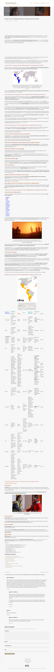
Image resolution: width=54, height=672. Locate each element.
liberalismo (39, 101)
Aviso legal (27, 662)
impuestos (21, 145)
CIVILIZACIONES (43, 3)
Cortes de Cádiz (27, 306)
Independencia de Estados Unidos (38, 41)
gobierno (45, 114)
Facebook (28, 666)
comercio (11, 181)
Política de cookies (28, 660)
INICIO (31, 3)
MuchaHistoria (10, 3)
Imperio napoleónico (40, 60)
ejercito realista (13, 247)
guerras (39, 40)
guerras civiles (19, 268)
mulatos (12, 135)
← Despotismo (7, 572)
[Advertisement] (27, 29)
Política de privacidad (27, 661)
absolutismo (7, 102)
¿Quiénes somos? (27, 658)
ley (7, 140)
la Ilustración (34, 101)
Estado (25, 308)
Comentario (7, 630)
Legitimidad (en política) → (44, 572)
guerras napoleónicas (23, 122)
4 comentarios (15, 20)
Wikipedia (27, 88)
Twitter (26, 666)
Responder (8, 589)
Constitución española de (26, 161)
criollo (19, 488)
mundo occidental (42, 128)
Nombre (6, 641)
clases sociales (7, 259)
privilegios (23, 112)
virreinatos (25, 109)
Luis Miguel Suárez (8, 20)
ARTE (48, 3)
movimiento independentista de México (40, 539)
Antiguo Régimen (13, 102)
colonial (40, 108)
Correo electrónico (8, 645)
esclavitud (29, 119)
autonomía (47, 96)
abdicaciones (33, 170)
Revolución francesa (34, 58)
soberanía (30, 86)
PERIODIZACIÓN (36, 3)
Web (5, 649)
